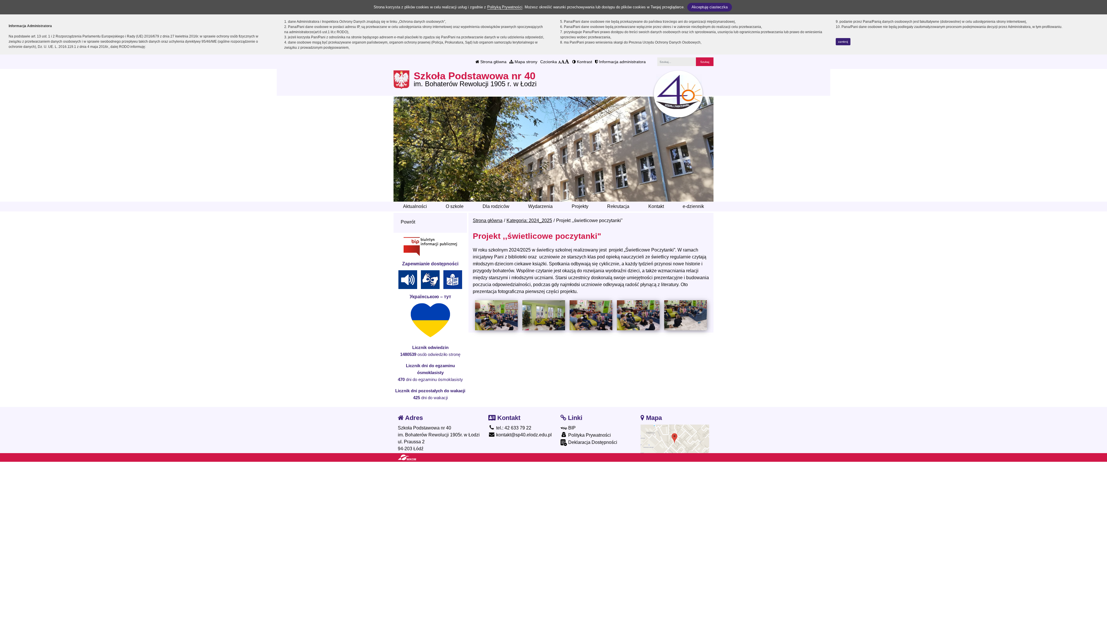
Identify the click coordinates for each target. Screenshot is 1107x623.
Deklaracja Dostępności (592, 442)
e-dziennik (693, 206)
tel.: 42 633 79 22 (513, 427)
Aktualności (415, 206)
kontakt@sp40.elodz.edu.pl (523, 434)
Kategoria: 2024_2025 (529, 220)
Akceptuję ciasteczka (710, 7)
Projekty (580, 206)
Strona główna (493, 61)
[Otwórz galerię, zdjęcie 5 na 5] (685, 315)
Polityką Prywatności (504, 7)
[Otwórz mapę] (675, 438)
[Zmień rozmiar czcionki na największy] (567, 61)
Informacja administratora (622, 61)
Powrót (408, 221)
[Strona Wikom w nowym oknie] (407, 457)
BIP (571, 427)
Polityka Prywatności (589, 435)
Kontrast (584, 61)
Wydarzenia (540, 206)
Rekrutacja (618, 206)
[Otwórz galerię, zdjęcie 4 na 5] (638, 315)
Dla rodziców (496, 206)
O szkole (455, 206)
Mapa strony (525, 61)
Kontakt (656, 206)
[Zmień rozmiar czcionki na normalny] (559, 61)
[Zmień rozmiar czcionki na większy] (563, 61)
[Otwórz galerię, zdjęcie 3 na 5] (591, 315)
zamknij (843, 41)
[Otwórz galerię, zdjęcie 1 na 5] (496, 315)
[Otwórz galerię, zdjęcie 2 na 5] (543, 315)
